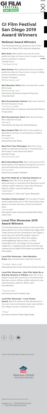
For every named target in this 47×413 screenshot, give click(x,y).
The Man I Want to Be (11, 264)
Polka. (5, 312)
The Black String (9, 64)
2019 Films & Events (22, 403)
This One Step (8, 291)
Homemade (7, 210)
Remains (6, 122)
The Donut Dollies (10, 106)
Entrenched (7, 170)
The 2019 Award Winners (15, 405)
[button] (43, 7)
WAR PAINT (7, 191)
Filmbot (25, 399)
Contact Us (6, 403)
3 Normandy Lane (11, 80)
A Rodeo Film (8, 138)
